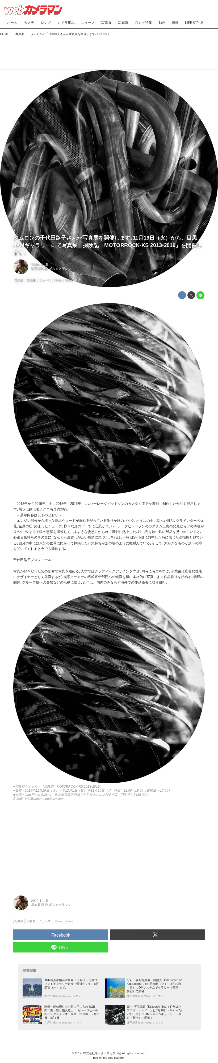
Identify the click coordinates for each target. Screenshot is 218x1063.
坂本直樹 (37, 269)
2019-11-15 (39, 265)
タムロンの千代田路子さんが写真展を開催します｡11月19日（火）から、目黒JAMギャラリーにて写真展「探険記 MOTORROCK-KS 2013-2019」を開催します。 (107, 245)
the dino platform (113, 1057)
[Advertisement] (109, 51)
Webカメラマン (60, 269)
